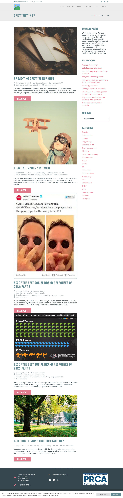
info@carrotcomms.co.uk (60, 474)
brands (19, 295)
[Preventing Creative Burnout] (45, 28)
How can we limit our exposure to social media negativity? (95, 81)
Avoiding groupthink (90, 85)
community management (32, 295)
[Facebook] (101, 1)
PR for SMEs (86, 170)
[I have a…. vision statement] (45, 102)
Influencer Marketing (90, 154)
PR (63, 172)
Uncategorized (87, 192)
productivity (35, 85)
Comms (85, 138)
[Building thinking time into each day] (45, 396)
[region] (61, 494)
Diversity (85, 151)
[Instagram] (107, 1)
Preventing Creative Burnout (34, 78)
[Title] (17, 7)
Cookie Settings (103, 494)
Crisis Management (89, 148)
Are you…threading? (90, 65)
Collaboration (87, 135)
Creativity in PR (57, 83)
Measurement (87, 157)
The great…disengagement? (92, 77)
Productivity (86, 176)
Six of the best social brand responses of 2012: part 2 (43, 284)
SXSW (84, 186)
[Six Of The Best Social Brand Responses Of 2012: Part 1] (45, 314)
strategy (38, 174)
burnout (19, 85)
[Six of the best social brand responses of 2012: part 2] (45, 194)
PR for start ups (88, 173)
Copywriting (86, 141)
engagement (55, 295)
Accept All (115, 494)
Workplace (86, 199)
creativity (26, 85)
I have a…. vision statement (32, 168)
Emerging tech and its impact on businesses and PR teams (94, 93)
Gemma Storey (41, 83)
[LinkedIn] (104, 1)
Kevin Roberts (21, 174)
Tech (84, 189)
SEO (83, 179)
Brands (19, 293)
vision (49, 174)
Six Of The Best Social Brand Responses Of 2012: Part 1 (43, 366)
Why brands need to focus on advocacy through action (93, 98)
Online (84, 164)
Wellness (85, 195)
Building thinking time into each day (39, 441)
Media (84, 160)
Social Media (40, 293)
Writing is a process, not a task (94, 88)
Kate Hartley (40, 173)
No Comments (50, 85)
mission (31, 174)
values (44, 174)
